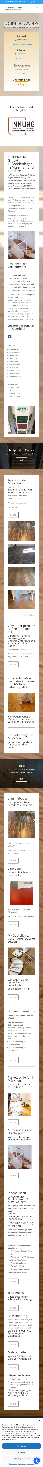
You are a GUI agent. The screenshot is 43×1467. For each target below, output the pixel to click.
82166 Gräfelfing (21, 58)
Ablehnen (21, 1452)
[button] (36, 1460)
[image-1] (21, 433)
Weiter (31, 615)
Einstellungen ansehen (21, 1459)
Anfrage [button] (21, 84)
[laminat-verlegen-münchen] (21, 540)
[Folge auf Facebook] (9, 336)
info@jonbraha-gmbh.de (22, 44)
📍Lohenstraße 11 (21, 54)
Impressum (30, 1464)
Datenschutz (13, 1464)
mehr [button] (21, 460)
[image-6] (21, 609)
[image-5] (21, 563)
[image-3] (21, 586)
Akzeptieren (21, 1446)
